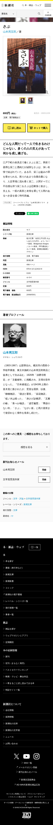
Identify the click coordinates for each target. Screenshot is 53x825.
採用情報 (9, 717)
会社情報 (9, 710)
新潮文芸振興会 (28, 779)
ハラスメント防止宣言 (17, 797)
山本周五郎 (9, 31)
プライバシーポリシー (36, 794)
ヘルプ (30, 797)
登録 (44, 470)
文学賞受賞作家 (33, 498)
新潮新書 (9, 581)
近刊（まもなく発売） (15, 663)
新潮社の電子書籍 (13, 594)
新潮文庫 (28, 504)
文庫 (15, 510)
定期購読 (9, 642)
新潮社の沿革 (11, 723)
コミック (9, 588)
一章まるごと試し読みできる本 (19, 683)
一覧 (36, 547)
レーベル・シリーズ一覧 (16, 601)
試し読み (16, 128)
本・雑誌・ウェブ (33, 5)
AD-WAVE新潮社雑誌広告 (28, 785)
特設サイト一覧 (12, 690)
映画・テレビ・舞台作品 (16, 676)
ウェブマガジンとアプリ (16, 635)
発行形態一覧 (11, 608)
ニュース (9, 737)
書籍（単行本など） (14, 568)
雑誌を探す (10, 629)
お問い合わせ (11, 743)
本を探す (9, 561)
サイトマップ (39, 797)
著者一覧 (9, 614)
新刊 (7, 656)
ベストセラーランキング (16, 670)
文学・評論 (18, 498)
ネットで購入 (41, 128)
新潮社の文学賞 (12, 730)
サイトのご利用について (16, 794)
